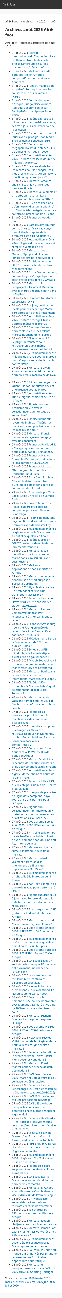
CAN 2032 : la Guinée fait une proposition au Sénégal (33, 1098)
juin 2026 (49, 1282)
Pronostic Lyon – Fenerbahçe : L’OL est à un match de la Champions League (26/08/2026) (34, 1088)
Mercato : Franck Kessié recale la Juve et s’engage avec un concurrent (32, 437)
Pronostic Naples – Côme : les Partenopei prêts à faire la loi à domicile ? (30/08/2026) (33, 459)
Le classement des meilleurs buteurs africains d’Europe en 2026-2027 (31, 979)
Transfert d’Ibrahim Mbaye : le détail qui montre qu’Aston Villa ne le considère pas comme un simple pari (32, 483)
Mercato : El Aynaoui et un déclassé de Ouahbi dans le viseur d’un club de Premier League (34, 1191)
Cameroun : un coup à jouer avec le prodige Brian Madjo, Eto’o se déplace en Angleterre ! (34, 136)
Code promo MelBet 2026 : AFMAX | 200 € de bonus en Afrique (33, 1030)
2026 (42, 21)
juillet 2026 (12, 1285)
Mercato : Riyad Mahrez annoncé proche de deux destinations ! (32, 1066)
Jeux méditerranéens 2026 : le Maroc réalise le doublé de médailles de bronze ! (34, 158)
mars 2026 (11, 1282)
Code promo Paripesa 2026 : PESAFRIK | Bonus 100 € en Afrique (34, 953)
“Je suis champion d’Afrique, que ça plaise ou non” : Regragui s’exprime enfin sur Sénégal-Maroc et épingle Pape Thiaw (32, 108)
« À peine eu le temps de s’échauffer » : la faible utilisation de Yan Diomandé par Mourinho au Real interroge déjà (34, 838)
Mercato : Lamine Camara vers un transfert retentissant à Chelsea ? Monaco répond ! (32, 614)
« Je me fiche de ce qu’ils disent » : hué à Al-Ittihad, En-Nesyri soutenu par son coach (33, 989)
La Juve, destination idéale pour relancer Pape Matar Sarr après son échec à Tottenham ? (34, 309)
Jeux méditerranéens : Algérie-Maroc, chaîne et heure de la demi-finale (34, 773)
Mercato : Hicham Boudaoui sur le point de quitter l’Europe (32, 1019)
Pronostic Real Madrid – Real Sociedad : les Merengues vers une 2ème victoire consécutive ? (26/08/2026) (34, 1123)
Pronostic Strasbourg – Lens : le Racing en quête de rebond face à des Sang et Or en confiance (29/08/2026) (34, 629)
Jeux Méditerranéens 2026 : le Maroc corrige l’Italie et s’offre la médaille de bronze (33, 320)
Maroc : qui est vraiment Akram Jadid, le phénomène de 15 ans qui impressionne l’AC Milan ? (29, 863)
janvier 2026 (27, 1278)
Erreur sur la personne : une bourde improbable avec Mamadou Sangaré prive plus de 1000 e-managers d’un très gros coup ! (34, 1004)
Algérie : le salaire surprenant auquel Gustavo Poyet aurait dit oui (33, 1169)
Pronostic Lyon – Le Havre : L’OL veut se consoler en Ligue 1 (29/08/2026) (32, 601)
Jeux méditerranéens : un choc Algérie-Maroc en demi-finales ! (34, 876)
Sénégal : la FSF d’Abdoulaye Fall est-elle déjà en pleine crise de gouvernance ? (31, 653)
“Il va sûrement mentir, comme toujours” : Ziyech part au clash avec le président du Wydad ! (34, 276)
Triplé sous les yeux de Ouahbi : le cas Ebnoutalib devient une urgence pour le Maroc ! (34, 385)
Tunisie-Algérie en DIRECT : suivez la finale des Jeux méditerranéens (32, 265)
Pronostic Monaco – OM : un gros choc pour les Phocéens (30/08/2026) (33, 470)
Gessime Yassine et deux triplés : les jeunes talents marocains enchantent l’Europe (32, 330)
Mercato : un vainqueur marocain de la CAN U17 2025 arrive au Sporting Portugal (33, 1268)
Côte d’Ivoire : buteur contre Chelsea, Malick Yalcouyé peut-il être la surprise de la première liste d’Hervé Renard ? (33, 230)
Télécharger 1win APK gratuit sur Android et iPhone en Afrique (34, 913)
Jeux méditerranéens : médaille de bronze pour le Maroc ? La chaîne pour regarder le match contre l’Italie (34, 358)
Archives (28, 21)
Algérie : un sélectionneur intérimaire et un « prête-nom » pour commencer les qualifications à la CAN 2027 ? (33, 812)
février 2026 (42, 1278)
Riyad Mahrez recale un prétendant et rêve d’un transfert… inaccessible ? (33, 590)
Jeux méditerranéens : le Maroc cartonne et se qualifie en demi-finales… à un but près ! (34, 942)
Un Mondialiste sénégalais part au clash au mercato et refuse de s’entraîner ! (33, 1202)
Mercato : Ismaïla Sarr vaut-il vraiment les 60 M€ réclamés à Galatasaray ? (34, 1231)
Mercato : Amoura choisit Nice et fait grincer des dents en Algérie (31, 184)
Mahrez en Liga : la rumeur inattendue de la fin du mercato (32, 850)
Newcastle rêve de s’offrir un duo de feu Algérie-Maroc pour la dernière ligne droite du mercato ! (34, 1043)
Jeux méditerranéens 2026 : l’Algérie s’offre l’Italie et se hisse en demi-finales (33, 1158)
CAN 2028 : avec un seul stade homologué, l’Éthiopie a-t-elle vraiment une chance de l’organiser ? (34, 966)
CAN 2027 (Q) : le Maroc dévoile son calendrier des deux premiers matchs (32, 1180)
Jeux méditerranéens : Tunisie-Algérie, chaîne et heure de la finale (34, 396)
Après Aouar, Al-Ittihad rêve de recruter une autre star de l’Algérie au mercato (34, 1147)
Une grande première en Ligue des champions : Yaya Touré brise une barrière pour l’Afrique (34, 797)
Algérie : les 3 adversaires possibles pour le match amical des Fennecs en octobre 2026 (30, 717)
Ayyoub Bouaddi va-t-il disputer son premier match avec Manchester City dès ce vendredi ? (34, 664)
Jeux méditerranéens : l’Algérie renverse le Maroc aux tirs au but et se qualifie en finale (34, 532)
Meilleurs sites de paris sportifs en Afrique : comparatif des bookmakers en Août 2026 (31, 76)
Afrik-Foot (9, 4)
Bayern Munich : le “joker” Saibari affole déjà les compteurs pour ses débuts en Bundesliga (32, 508)
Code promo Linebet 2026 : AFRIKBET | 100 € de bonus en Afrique (33, 931)
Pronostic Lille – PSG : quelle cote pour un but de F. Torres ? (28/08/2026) (34, 784)
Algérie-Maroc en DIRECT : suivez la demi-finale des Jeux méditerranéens (32, 543)
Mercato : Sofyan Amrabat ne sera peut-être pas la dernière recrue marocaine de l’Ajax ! (34, 373)
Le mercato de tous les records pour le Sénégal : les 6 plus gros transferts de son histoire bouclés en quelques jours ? (34, 171)
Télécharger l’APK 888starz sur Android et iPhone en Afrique (33, 1213)
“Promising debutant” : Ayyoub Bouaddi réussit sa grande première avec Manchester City (34, 521)
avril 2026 (25, 1282)
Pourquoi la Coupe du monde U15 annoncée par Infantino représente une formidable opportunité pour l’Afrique (34, 1255)
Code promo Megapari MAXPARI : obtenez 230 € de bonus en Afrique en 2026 (33, 147)
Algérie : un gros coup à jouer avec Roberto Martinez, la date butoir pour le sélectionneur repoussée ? (34, 900)
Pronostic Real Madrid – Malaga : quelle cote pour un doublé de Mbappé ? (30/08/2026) (34, 448)
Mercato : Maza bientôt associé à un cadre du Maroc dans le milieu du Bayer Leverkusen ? (31, 556)
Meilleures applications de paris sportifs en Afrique (32, 568)
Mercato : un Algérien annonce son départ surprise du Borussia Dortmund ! (34, 579)
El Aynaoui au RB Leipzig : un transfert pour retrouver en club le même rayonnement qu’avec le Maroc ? (32, 343)
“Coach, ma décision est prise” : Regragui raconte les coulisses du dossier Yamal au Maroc (33, 91)
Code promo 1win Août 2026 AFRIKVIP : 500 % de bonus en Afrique (31, 752)
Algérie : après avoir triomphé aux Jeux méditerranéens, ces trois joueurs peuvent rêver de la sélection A (34, 124)
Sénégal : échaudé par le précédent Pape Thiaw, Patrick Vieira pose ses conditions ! (34, 1055)
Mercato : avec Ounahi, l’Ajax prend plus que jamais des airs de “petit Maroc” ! (32, 254)
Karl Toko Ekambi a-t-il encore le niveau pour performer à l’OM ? (34, 887)
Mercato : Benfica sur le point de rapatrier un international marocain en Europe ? (34, 675)
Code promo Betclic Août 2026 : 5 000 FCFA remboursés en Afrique (34, 825)
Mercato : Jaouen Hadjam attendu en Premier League (34, 1222)
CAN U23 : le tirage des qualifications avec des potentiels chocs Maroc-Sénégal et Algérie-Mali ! (33, 1109)
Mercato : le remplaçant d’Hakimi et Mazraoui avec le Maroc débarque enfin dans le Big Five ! (34, 289)
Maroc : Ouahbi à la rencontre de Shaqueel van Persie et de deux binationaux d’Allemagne (34, 762)
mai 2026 (37, 1282)
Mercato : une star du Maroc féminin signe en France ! (34, 922)
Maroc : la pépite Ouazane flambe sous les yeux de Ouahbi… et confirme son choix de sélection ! (33, 702)
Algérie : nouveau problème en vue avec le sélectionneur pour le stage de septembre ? (31, 409)
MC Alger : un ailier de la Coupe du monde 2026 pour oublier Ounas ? (34, 642)
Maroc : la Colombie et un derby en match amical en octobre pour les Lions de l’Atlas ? (34, 195)
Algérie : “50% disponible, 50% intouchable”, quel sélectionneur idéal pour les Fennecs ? (33, 688)
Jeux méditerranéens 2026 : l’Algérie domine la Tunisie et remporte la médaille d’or (33, 243)
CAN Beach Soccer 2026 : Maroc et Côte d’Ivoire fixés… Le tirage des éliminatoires (34, 1077)
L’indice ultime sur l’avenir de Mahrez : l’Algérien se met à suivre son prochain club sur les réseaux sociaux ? (33, 424)
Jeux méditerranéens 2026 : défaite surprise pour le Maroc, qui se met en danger (33, 1242)
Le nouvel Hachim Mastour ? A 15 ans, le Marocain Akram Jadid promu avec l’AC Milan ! (34, 1136)
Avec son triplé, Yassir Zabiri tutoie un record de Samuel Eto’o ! (34, 495)
